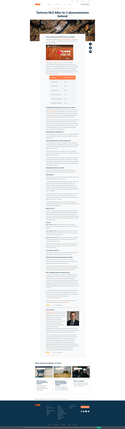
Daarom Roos (60, 406)
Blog (64, 4)
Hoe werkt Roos (60, 409)
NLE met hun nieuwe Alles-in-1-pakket (66, 39)
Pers (47, 414)
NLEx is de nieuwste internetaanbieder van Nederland (42, 382)
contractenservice (43, 399)
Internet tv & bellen (56, 8)
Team (47, 409)
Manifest (59, 407)
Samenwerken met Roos (50, 407)
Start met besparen (85, 4)
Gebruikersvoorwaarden (56, 424)
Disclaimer (69, 424)
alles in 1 (48, 355)
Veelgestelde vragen (72, 406)
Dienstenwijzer (75, 424)
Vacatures (48, 413)
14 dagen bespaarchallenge (50, 410)
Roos (37, 4)
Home (36, 399)
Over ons (47, 406)
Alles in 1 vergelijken (79, 381)
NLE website (66, 302)
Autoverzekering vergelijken (62, 413)
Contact (70, 4)
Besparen (49, 4)
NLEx (47, 274)
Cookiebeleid (63, 424)
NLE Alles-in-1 (51, 111)
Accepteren (99, 427)
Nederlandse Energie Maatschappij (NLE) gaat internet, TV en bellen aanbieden (61, 383)
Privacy (49, 424)
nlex (57, 355)
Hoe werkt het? (57, 4)
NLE (58, 62)
